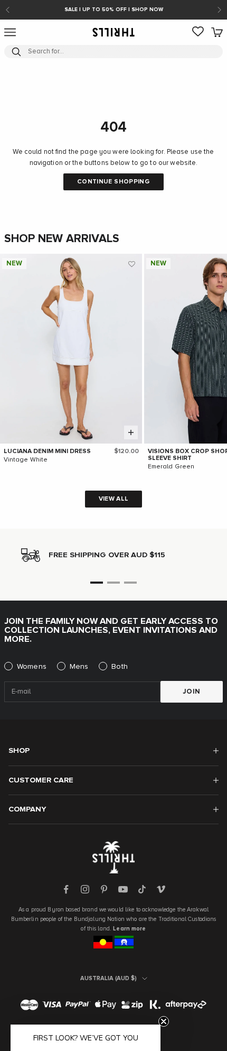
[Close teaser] (163, 1021)
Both (119, 666)
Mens (79, 666)
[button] (131, 264)
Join (192, 691)
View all (114, 499)
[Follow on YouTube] (123, 889)
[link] (198, 32)
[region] (113, 555)
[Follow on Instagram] (85, 889)
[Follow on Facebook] (66, 889)
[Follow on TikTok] (142, 889)
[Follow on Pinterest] (104, 889)
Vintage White (26, 460)
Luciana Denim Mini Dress (47, 451)
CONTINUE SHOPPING (113, 182)
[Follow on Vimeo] (161, 889)
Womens (31, 666)
